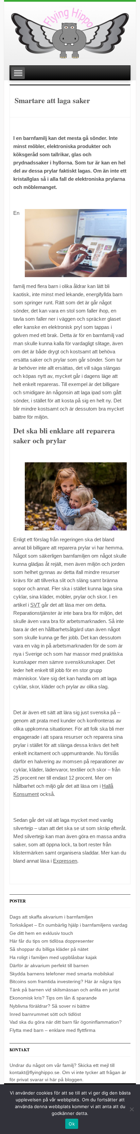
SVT (35, 605)
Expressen (65, 861)
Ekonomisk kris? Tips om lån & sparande (53, 998)
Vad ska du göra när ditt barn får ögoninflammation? (66, 1022)
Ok (72, 1124)
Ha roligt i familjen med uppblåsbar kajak (53, 957)
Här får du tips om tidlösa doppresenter (52, 941)
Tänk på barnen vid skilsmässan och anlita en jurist (64, 989)
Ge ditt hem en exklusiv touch (41, 933)
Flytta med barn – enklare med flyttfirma (52, 1030)
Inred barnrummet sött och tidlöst (45, 1014)
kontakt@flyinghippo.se (34, 1072)
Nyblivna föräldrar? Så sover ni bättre (50, 1006)
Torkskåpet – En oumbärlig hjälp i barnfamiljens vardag (68, 925)
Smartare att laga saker (52, 100)
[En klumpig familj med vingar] (70, 30)
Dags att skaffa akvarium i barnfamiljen (51, 917)
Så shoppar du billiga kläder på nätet (49, 949)
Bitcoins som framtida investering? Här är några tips (65, 981)
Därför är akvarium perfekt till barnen (49, 965)
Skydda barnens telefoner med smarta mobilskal (61, 973)
